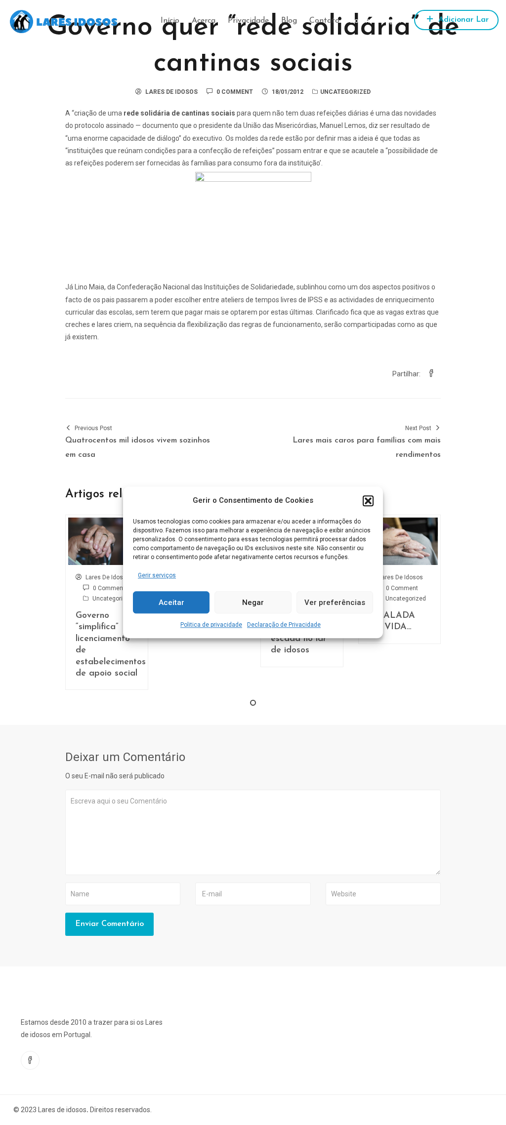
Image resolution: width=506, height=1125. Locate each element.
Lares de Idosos (171, 91)
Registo (393, 21)
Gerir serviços (157, 575)
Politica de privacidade (211, 625)
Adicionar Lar (462, 20)
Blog (289, 21)
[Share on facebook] (431, 373)
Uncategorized (345, 91)
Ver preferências (334, 602)
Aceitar (171, 602)
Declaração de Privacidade (284, 625)
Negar (253, 602)
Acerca (203, 21)
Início (170, 21)
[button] (368, 501)
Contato (324, 21)
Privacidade (248, 21)
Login (359, 21)
